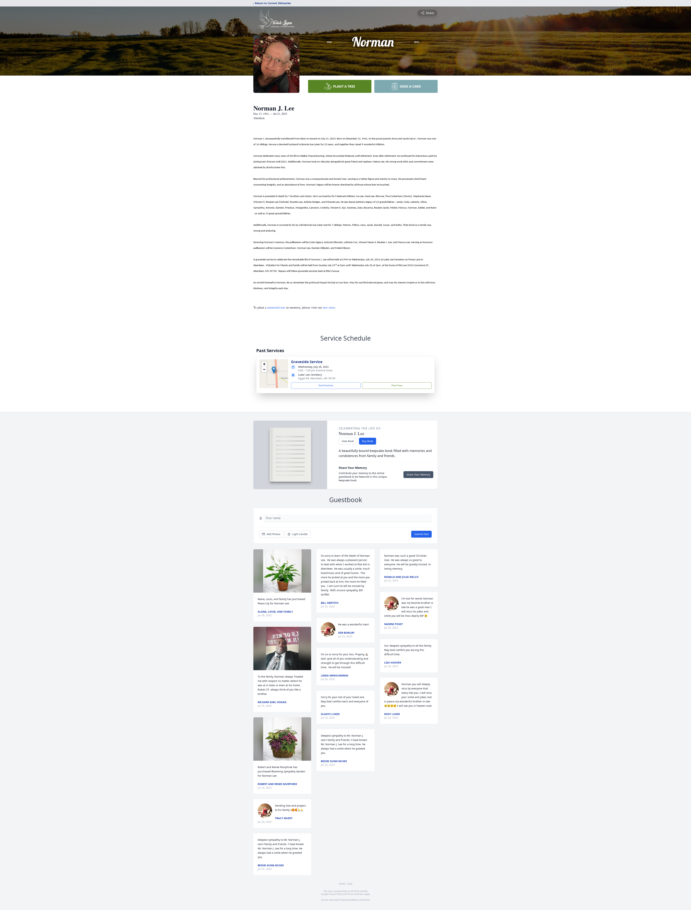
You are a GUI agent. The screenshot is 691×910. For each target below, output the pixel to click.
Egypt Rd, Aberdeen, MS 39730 (316, 378)
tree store (329, 307)
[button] (274, 370)
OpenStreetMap (349, 899)
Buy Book (367, 441)
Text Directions (325, 385)
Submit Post (421, 534)
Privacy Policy (335, 894)
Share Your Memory (418, 474)
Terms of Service (355, 894)
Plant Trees (397, 385)
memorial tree (276, 307)
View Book (348, 441)
